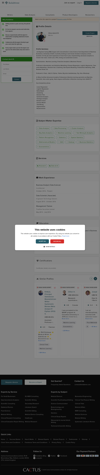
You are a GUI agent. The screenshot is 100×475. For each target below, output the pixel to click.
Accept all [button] (42, 241)
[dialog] (50, 237)
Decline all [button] (57, 241)
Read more (65, 236)
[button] (50, 247)
